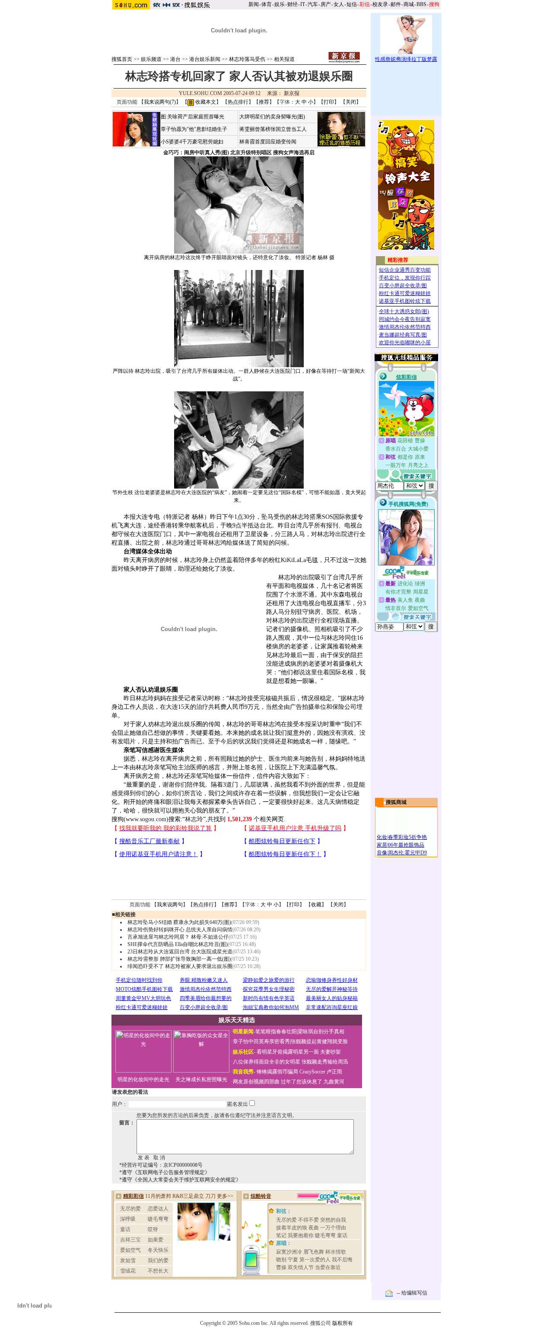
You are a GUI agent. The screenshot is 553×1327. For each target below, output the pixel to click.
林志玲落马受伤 (247, 59)
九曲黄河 (334, 1082)
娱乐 (279, 4)
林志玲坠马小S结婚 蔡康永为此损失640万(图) (179, 922)
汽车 (313, 4)
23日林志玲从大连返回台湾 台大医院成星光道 (179, 952)
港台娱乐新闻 (204, 59)
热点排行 (238, 102)
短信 (351, 4)
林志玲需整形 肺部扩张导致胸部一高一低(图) (179, 959)
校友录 (380, 4)
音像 (382, 853)
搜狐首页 (121, 59)
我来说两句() (160, 102)
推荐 (264, 102)
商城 (409, 4)
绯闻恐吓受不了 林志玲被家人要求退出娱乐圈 (179, 966)
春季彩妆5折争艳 (407, 837)
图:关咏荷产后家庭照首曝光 (192, 117)
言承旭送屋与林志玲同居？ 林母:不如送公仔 (178, 937)
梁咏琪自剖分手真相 (321, 1032)
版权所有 (342, 1323)
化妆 (382, 837)
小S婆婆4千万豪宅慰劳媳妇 (192, 142)
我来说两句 (170, 905)
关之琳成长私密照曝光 (201, 1079)
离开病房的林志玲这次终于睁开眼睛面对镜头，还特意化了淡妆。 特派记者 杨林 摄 (239, 257)
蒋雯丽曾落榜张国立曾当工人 (273, 129)
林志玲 (194, 819)
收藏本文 (205, 102)
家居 (382, 845)
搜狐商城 (396, 802)
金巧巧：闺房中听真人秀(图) (196, 152)
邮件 (396, 4)
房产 (326, 4)
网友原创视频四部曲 (256, 1082)
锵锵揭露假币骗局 (277, 1072)
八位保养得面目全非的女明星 (266, 1062)
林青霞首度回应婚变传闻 (267, 142)
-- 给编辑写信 (412, 1293)
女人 (339, 4)
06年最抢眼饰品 (406, 845)
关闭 (351, 102)
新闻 (253, 4)
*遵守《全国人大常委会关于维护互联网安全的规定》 (180, 1180)
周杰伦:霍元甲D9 (407, 853)
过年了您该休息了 (301, 1082)
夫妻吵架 (330, 1052)
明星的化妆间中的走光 (143, 1079)
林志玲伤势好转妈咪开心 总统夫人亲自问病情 (179, 930)
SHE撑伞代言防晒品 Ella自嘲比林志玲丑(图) (177, 944)
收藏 (316, 905)
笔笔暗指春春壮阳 (276, 1032)
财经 (292, 4)
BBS (421, 4)
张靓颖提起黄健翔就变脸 (319, 1041)
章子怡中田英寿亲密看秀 (261, 1041)
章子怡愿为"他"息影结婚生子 (194, 129)
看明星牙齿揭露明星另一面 (287, 1052)
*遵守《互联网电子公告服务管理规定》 (164, 1172)
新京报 (291, 93)
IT (302, 4)
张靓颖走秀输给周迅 (325, 1062)
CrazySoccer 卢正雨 (320, 1072)
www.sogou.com (146, 819)
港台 (175, 59)
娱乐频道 (151, 59)
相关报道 (284, 59)
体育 (266, 4)
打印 (329, 102)
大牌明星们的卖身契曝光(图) (272, 117)
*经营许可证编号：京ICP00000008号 (161, 1165)
